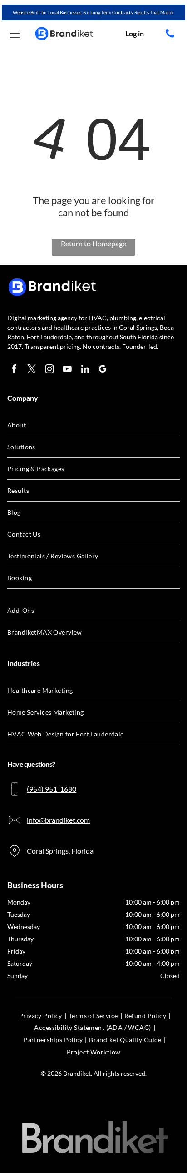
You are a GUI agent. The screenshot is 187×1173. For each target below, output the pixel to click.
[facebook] (14, 370)
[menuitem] (93, 425)
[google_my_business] (102, 370)
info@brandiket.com (58, 819)
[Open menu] (15, 34)
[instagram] (49, 370)
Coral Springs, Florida (60, 850)
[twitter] (32, 370)
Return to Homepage (93, 243)
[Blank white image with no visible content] (169, 36)
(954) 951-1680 (51, 789)
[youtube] (67, 370)
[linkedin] (85, 370)
